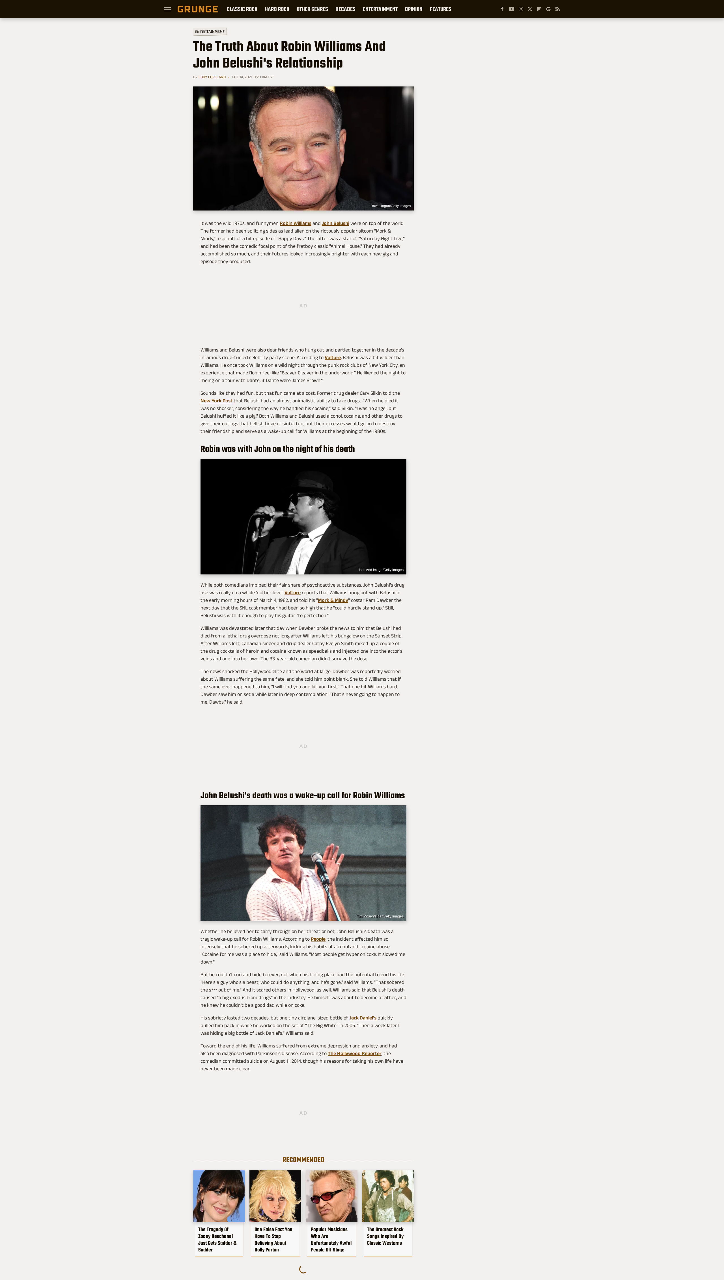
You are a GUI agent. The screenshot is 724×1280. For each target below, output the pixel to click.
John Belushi (335, 223)
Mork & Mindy (333, 600)
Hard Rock (277, 9)
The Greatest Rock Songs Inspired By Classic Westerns (385, 1236)
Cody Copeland (212, 77)
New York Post (216, 400)
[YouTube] (511, 9)
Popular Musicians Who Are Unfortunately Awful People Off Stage (331, 1239)
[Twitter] (530, 9)
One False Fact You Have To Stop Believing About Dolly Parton (273, 1239)
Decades (345, 9)
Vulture (333, 357)
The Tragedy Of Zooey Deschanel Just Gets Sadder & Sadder (217, 1239)
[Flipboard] (539, 9)
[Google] (548, 9)
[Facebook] (502, 9)
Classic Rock (242, 9)
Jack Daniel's (362, 1018)
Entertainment (380, 9)
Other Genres (312, 9)
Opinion (414, 9)
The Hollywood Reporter (355, 1053)
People (318, 939)
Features (440, 9)
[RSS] (557, 9)
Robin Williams (295, 223)
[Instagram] (521, 9)
